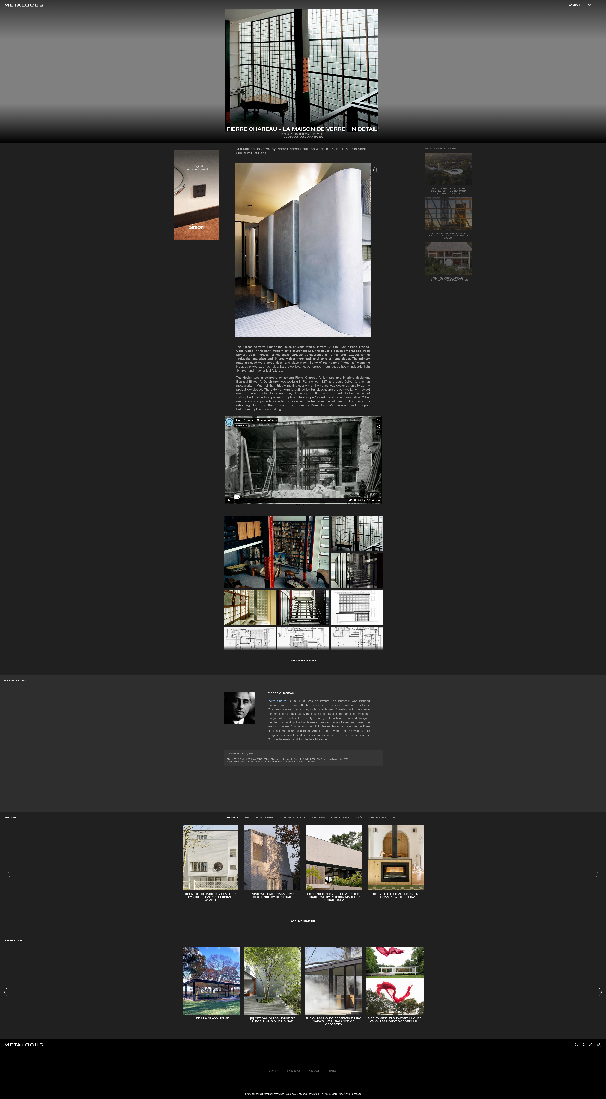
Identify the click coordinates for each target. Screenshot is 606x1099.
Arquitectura (264, 817)
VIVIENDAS (232, 817)
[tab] (231, 817)
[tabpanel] (303, 874)
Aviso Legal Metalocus (296, 1094)
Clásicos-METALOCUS (292, 817)
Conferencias (340, 817)
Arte (247, 817)
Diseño (359, 817)
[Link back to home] (24, 6)
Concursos (318, 817)
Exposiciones (377, 817)
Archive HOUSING (303, 921)
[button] (9, 873)
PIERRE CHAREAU (281, 693)
